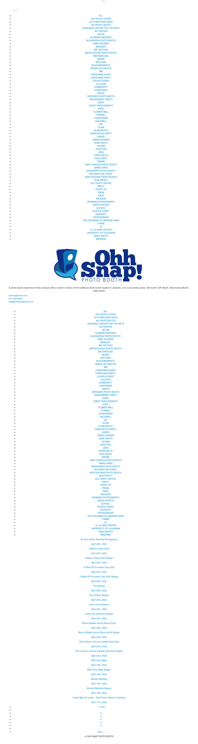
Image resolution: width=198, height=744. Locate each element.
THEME (101, 223)
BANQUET (101, 46)
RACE (101, 195)
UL (101, 226)
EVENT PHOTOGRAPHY (101, 105)
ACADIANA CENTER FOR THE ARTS (101, 27)
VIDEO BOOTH (101, 235)
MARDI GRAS (101, 167)
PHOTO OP (101, 189)
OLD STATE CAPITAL (101, 183)
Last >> (101, 731)
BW (101, 71)
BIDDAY (101, 59)
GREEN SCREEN (101, 139)
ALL (101, 15)
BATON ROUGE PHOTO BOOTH (101, 52)
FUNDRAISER (101, 117)
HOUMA (101, 145)
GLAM (101, 127)
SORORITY (101, 214)
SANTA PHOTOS (101, 204)
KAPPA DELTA (101, 155)
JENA (101, 152)
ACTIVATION (101, 31)
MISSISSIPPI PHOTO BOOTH (100, 170)
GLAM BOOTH (101, 130)
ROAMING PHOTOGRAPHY (101, 201)
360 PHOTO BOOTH (101, 24)
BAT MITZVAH (101, 49)
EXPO (101, 108)
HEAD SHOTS (101, 142)
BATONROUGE (100, 55)
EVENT (101, 102)
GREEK (101, 136)
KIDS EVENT (101, 158)
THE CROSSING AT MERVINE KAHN (101, 220)
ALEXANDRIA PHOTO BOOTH (101, 40)
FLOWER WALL (101, 111)
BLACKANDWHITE (101, 65)
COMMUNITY (101, 86)
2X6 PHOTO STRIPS (101, 18)
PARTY (100, 186)
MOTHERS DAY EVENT (100, 173)
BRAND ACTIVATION (101, 68)
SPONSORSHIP (101, 217)
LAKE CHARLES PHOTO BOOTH (101, 164)
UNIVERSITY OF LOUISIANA (101, 232)
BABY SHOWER (101, 43)
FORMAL (100, 114)
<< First (101, 706)
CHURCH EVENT (101, 80)
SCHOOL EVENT (101, 211)
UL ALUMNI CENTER (101, 229)
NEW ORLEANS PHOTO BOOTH (101, 176)
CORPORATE (101, 90)
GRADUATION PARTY (101, 133)
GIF (101, 124)
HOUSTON (101, 148)
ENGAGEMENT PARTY (101, 99)
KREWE (101, 161)
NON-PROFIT (101, 180)
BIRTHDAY (101, 62)
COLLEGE (101, 83)
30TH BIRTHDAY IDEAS (101, 21)
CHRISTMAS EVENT (101, 74)
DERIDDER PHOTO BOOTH (101, 96)
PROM (101, 192)
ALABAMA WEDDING (101, 37)
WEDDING (101, 238)
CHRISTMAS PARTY (101, 77)
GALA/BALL (101, 121)
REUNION (101, 198)
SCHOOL (100, 207)
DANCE (101, 93)
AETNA (101, 34)
